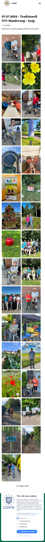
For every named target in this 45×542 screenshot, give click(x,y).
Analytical (23, 524)
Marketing (23, 527)
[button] (11, 48)
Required (22, 518)
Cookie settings (32, 515)
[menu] (39, 3)
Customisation (25, 521)
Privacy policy (35, 513)
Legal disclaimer (21, 515)
